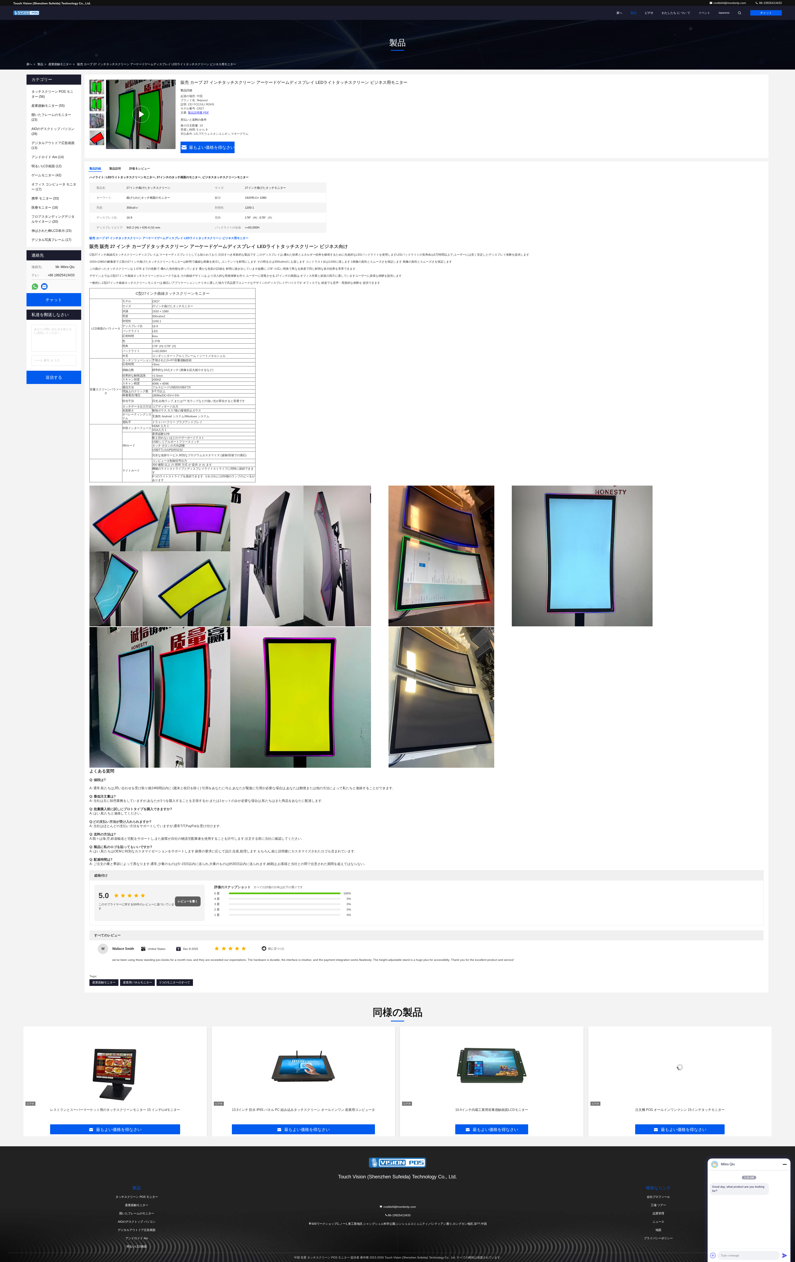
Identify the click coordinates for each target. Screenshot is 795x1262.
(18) (44, 207)
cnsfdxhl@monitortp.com (730, 3)
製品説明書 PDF (198, 112)
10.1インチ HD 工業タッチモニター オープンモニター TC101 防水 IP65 (491, 1110)
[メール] (44, 286)
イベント (704, 12)
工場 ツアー (658, 1205)
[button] (96, 143)
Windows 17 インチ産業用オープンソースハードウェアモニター (680, 1110)
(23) (51, 117)
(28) (52, 131)
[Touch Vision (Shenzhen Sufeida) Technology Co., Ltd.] (26, 13)
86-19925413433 (770, 3)
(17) (53, 187)
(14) (47, 157)
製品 (633, 12)
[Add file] (713, 1255)
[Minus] (784, 1164)
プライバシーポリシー (658, 1238)
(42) (46, 175)
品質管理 (658, 1213)
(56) (52, 94)
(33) (45, 198)
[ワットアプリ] (35, 286)
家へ (619, 12)
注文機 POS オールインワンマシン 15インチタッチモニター (303, 1110)
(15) (51, 230)
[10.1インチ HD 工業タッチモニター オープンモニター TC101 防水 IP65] (491, 1067)
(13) (53, 145)
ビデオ (649, 12)
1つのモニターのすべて (174, 982)
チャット (766, 12)
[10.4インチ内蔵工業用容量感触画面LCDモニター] (115, 1067)
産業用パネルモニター (137, 982)
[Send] (784, 1255)
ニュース (658, 1221)
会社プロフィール (658, 1196)
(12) (46, 166)
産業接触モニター (60, 64)
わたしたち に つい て (676, 12)
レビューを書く (188, 901)
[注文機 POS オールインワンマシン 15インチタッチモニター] (303, 1067)
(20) (53, 219)
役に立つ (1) (276, 948)
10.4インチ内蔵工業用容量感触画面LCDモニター (115, 1110)
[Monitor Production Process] (141, 114)
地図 (658, 1230)
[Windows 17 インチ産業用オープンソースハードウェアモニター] (680, 1067)
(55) (48, 105)
